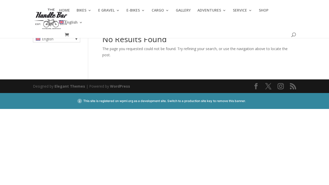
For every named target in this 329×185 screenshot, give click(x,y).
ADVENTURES (209, 10)
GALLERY (183, 10)
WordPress (120, 86)
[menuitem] (71, 27)
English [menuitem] (47, 38)
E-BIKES (133, 10)
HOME (64, 10)
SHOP (263, 10)
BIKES (81, 10)
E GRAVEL (106, 10)
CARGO (158, 10)
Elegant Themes (69, 86)
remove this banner (231, 101)
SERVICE (240, 10)
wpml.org (126, 101)
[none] (56, 38)
